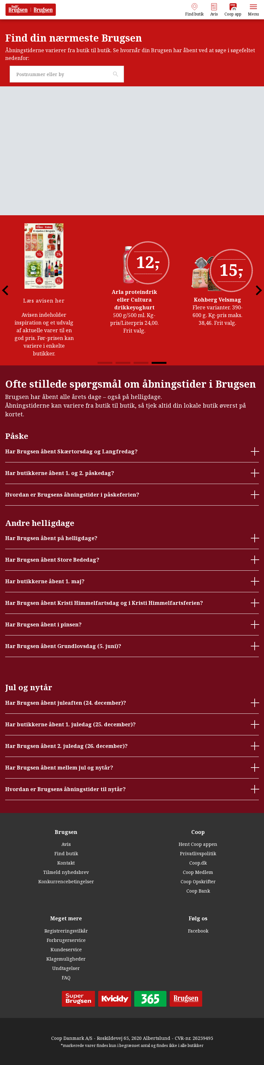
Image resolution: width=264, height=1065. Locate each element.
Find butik (66, 853)
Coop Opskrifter (198, 881)
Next (250, 290)
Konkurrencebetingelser (66, 881)
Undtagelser (66, 968)
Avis (66, 844)
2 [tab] (123, 363)
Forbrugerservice (66, 940)
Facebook (198, 931)
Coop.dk (198, 863)
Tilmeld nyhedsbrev (66, 872)
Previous (13, 290)
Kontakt (66, 863)
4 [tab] (159, 363)
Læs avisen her (48, 300)
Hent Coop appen (198, 844)
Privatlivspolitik (198, 853)
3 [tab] (141, 363)
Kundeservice (66, 949)
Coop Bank (198, 891)
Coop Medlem (198, 872)
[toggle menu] (253, 6)
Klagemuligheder (66, 959)
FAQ (66, 977)
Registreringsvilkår (66, 931)
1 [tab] (105, 363)
